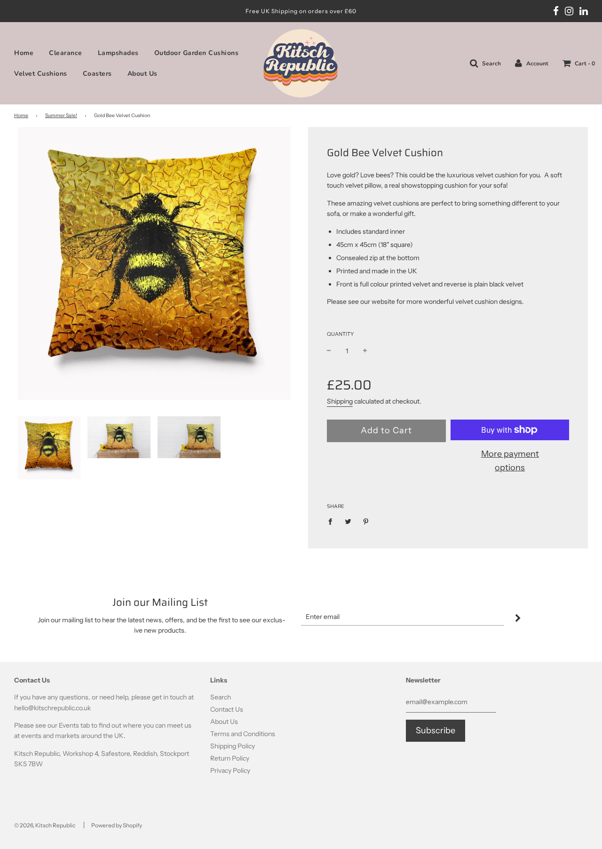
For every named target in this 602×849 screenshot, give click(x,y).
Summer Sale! (61, 115)
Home (23, 52)
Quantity (340, 334)
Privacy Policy (230, 770)
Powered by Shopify (116, 825)
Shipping (340, 401)
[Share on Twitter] (348, 521)
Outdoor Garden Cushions (196, 52)
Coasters (97, 73)
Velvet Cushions (40, 73)
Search (220, 697)
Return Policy (229, 758)
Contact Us (226, 709)
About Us (142, 73)
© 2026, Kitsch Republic (44, 825)
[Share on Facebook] (333, 521)
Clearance (65, 52)
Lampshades (118, 52)
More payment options (510, 461)
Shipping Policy (232, 746)
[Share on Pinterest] (366, 521)
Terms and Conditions (242, 734)
